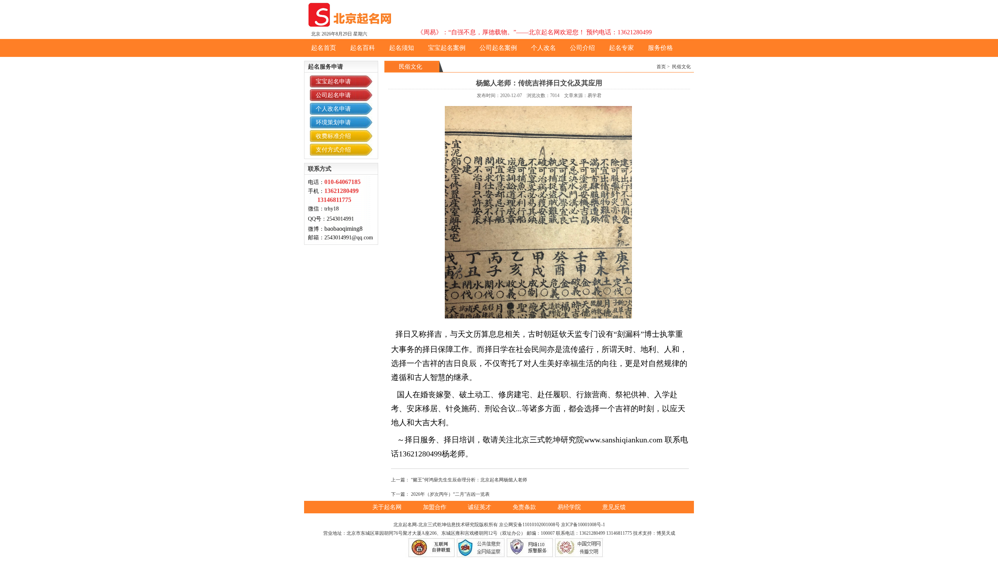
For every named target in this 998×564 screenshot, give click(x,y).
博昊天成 (665, 533)
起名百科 (362, 47)
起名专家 (621, 47)
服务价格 (660, 47)
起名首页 (323, 47)
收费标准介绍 (333, 136)
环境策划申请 (333, 122)
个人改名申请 (333, 109)
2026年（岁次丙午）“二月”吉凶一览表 (450, 494)
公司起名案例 (498, 47)
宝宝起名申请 (333, 81)
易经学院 (569, 507)
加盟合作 (435, 507)
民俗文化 (681, 66)
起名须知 (401, 47)
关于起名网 (387, 507)
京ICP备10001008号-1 (583, 524)
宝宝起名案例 (446, 47)
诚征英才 (480, 507)
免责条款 (525, 507)
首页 (661, 66)
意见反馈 (614, 507)
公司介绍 (582, 47)
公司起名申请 (333, 95)
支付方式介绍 (333, 150)
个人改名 (543, 47)
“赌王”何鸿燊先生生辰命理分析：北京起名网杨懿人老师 (469, 480)
